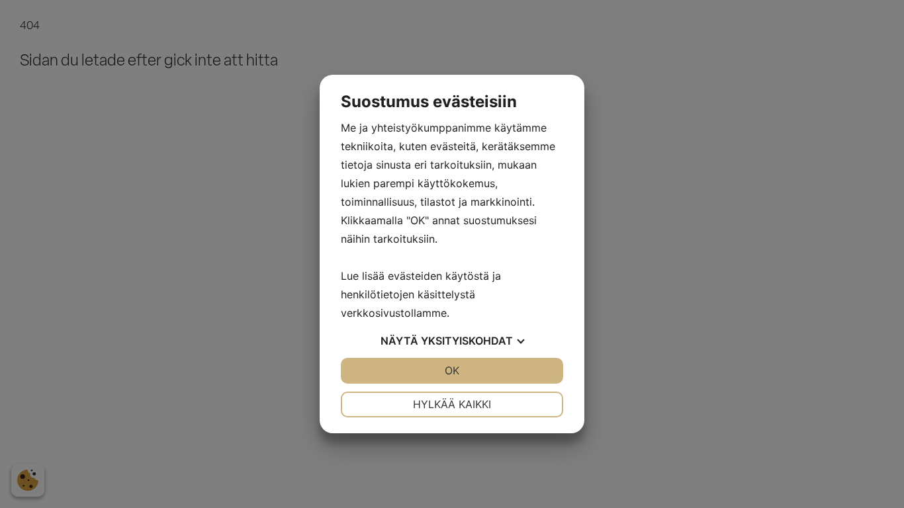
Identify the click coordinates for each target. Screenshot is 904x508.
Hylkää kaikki (452, 404)
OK (452, 370)
